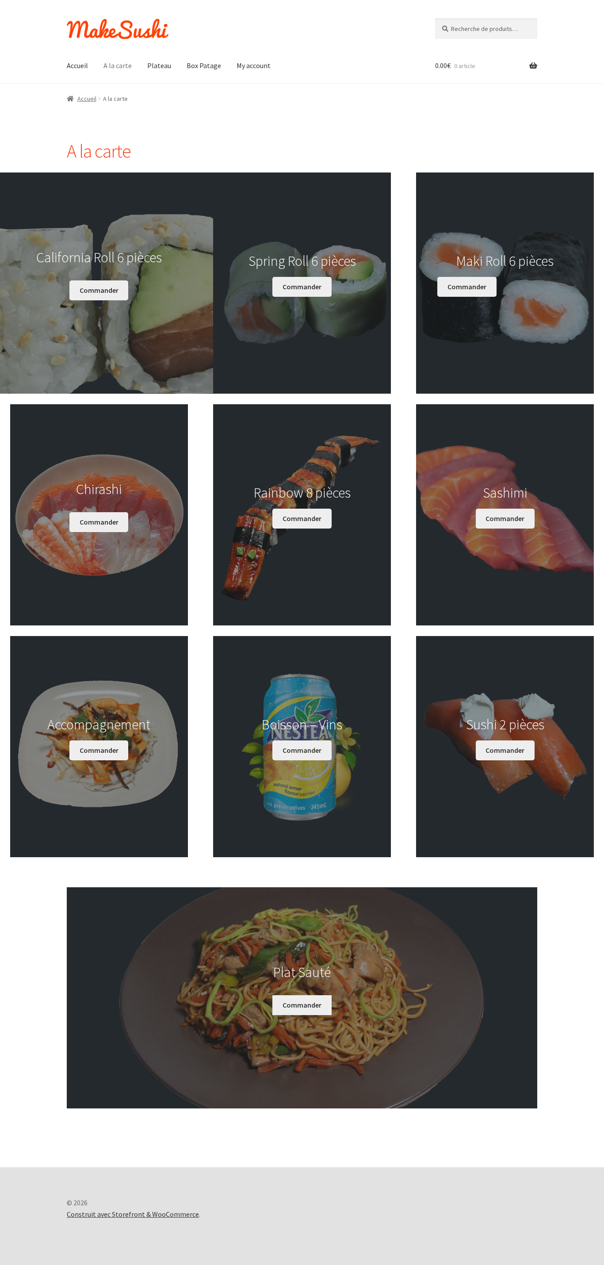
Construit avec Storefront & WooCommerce (133, 1214)
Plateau (159, 65)
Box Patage (204, 65)
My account (254, 65)
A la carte (117, 65)
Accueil (77, 65)
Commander (99, 290)
